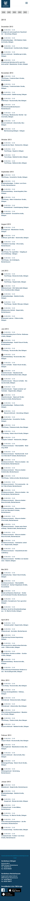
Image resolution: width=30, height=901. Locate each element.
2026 (3, 12)
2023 (19, 12)
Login (15, 858)
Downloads (4, 855)
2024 (14, 12)
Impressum (25, 855)
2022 (25, 12)
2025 (8, 12)
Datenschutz (18, 855)
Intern (9, 855)
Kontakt (13, 855)
